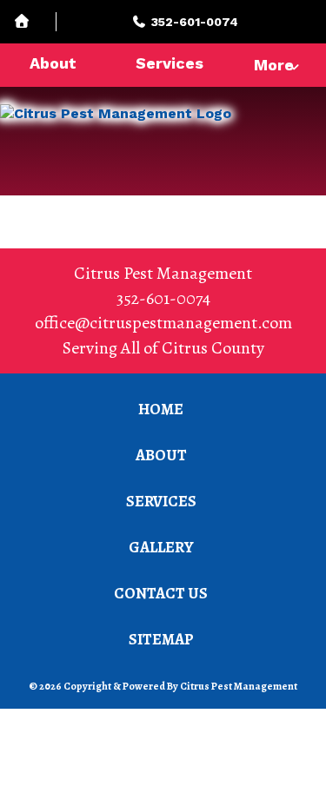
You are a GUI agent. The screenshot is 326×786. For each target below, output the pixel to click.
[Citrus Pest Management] (163, 136)
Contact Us (161, 593)
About (53, 63)
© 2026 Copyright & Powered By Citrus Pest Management (163, 686)
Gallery (161, 547)
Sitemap (161, 639)
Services (169, 63)
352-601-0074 (163, 298)
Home (160, 409)
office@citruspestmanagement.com (163, 322)
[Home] (35, 22)
